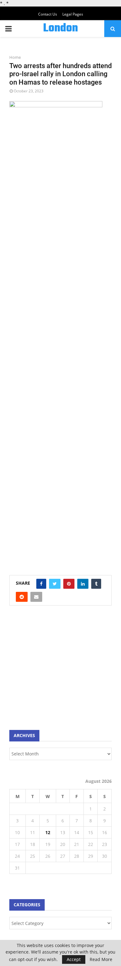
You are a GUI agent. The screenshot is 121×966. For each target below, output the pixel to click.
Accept (74, 959)
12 (47, 832)
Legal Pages (72, 14)
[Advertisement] (55, 671)
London (60, 28)
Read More (101, 959)
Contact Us (47, 14)
